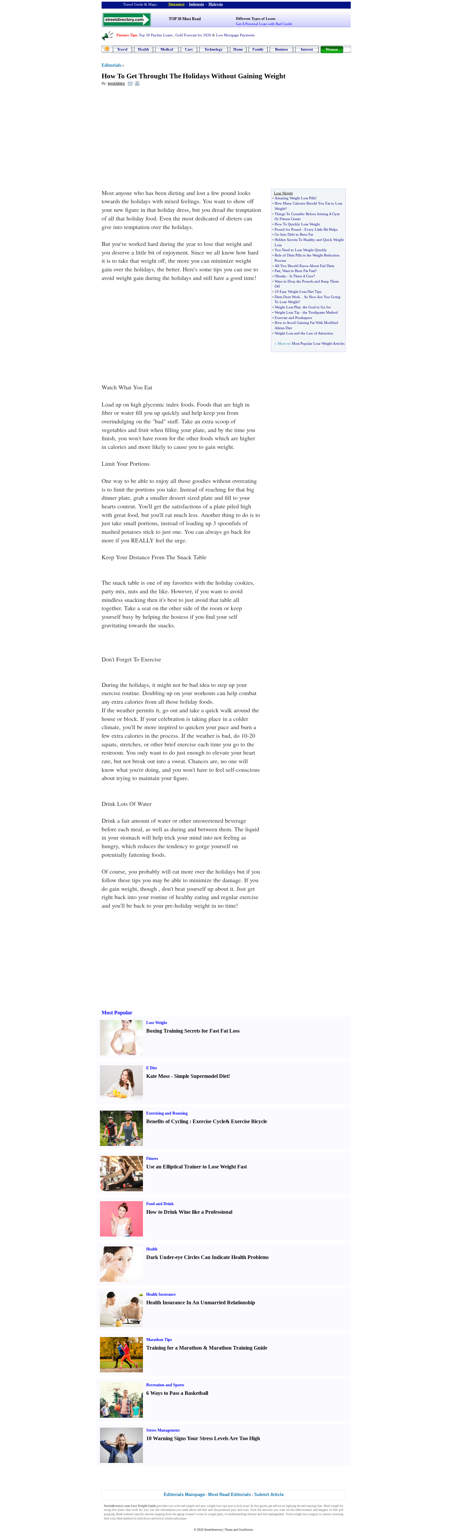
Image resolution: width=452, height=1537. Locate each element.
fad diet (202, 1510)
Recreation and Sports (165, 1385)
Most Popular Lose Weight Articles (318, 343)
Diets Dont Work (287, 297)
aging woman (185, 1514)
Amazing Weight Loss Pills (295, 198)
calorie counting (332, 1514)
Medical (166, 49)
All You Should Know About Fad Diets (304, 266)
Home (238, 49)
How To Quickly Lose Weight (297, 224)
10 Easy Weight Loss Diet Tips (298, 292)
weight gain (215, 1514)
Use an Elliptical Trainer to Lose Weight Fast (196, 1166)
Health (143, 49)
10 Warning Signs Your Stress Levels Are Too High (203, 1438)
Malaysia (215, 4)
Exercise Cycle (209, 1121)
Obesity (280, 276)
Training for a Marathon (174, 1348)
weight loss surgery (305, 1514)
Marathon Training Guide (238, 1348)
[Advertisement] (155, 139)
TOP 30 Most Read (185, 19)
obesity (252, 1514)
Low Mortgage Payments (235, 35)
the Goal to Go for (317, 307)
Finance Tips (126, 35)
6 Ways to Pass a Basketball (177, 1393)
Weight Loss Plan (288, 307)
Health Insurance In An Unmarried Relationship (200, 1302)
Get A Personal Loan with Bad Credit (264, 24)
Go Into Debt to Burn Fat (294, 234)
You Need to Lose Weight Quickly (301, 250)
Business (281, 49)
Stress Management (163, 1430)
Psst (277, 271)
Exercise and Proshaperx (293, 318)
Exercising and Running (167, 1113)
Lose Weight (156, 1022)
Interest (307, 49)
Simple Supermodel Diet (201, 1076)
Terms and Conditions (239, 1529)
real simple (188, 1506)
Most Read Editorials (229, 1494)
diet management (273, 1514)
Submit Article (269, 1494)
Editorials (111, 65)
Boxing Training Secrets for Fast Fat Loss (193, 1031)
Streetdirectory (213, 1529)
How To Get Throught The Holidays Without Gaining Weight (194, 76)
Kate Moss (158, 1076)
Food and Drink (160, 1204)
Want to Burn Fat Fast (298, 271)
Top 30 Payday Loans (155, 35)
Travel (122, 49)
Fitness (152, 1158)
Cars (189, 49)
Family (258, 49)
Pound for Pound (288, 229)
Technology (213, 49)
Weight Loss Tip (287, 312)
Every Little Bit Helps (321, 229)
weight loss (214, 1506)
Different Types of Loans (255, 18)
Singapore (176, 4)
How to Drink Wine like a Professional (189, 1212)
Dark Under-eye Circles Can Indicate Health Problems (207, 1257)
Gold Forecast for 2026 (193, 35)
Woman (332, 49)
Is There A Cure (301, 276)
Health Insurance (161, 1294)
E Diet (151, 1068)
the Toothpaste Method (320, 312)
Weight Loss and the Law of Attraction (304, 333)
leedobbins (116, 83)
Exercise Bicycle (249, 1121)
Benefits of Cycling (167, 1121)
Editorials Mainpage (184, 1494)
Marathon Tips (159, 1339)
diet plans (118, 1510)
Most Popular (117, 1012)
